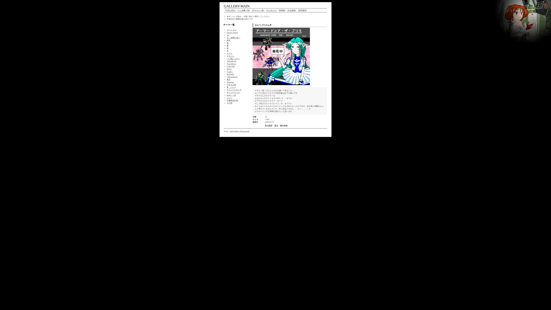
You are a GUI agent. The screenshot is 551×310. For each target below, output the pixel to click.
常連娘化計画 (232, 100)
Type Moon (231, 64)
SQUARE (230, 74)
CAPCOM (231, 66)
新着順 (282, 10)
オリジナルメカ (233, 92)
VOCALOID (231, 85)
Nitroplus (230, 82)
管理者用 (302, 10)
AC (228, 35)
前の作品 (284, 125)
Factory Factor (232, 32)
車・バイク (231, 87)
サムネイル (271, 10)
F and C (230, 72)
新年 (228, 40)
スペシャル (231, 30)
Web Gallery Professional (239, 131)
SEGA (229, 69)
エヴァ (229, 53)
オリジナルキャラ (234, 90)
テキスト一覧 (258, 10)
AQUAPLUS (231, 61)
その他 (229, 103)
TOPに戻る (230, 10)
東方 (228, 79)
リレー (229, 98)
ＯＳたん (230, 56)
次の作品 (268, 125)
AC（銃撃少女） (233, 38)
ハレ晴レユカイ (233, 59)
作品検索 (291, 10)
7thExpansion (232, 77)
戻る (276, 125)
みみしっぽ (231, 95)
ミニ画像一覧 (243, 10)
